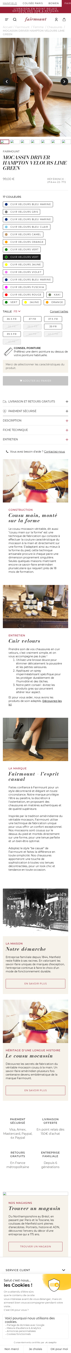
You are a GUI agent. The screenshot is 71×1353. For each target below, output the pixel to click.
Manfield (10, 3)
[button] (6, 81)
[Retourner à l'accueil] (35, 19)
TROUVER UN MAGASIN (35, 1246)
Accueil (7, 27)
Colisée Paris (33, 3)
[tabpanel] (35, 87)
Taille (7, 311)
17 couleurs (12, 197)
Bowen (53, 3)
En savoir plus (35, 983)
